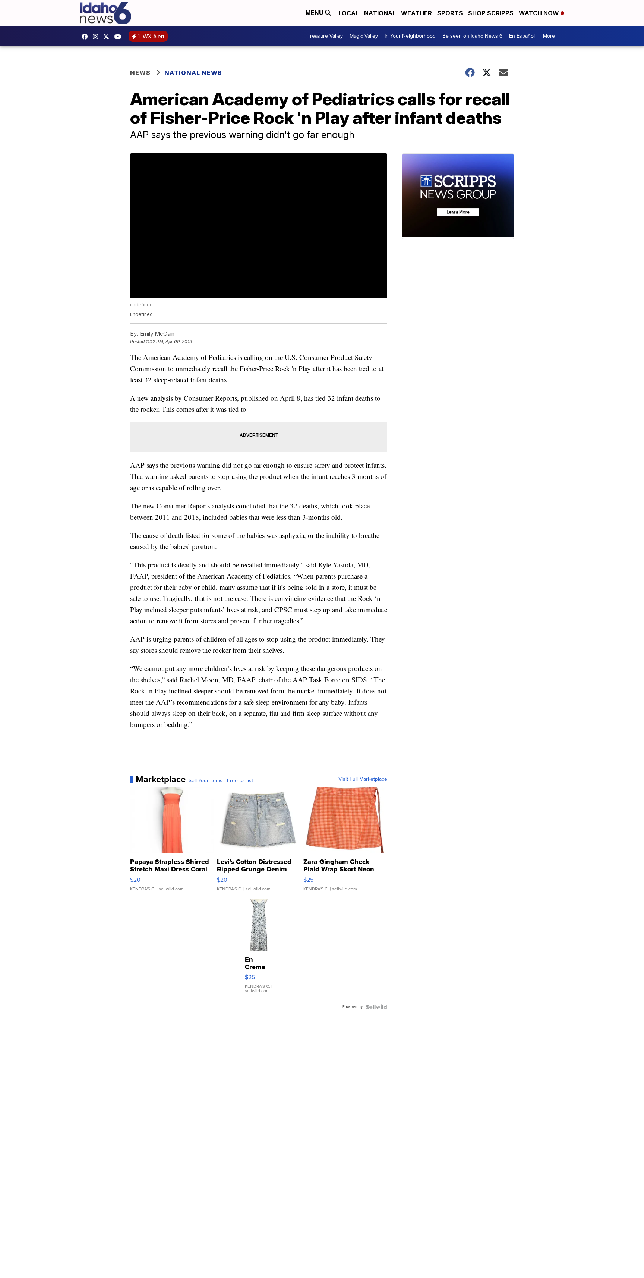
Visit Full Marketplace (362, 779)
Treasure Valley (325, 36)
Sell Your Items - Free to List (221, 780)
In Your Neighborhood (410, 36)
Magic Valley (364, 36)
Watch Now (540, 13)
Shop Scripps (491, 13)
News (140, 72)
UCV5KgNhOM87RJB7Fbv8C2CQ (119, 37)
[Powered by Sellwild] (376, 1006)
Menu (315, 13)
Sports (450, 13)
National (380, 13)
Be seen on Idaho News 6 (472, 36)
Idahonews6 (86, 37)
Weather (416, 13)
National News (193, 72)
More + (551, 36)
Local (348, 13)
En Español (522, 36)
